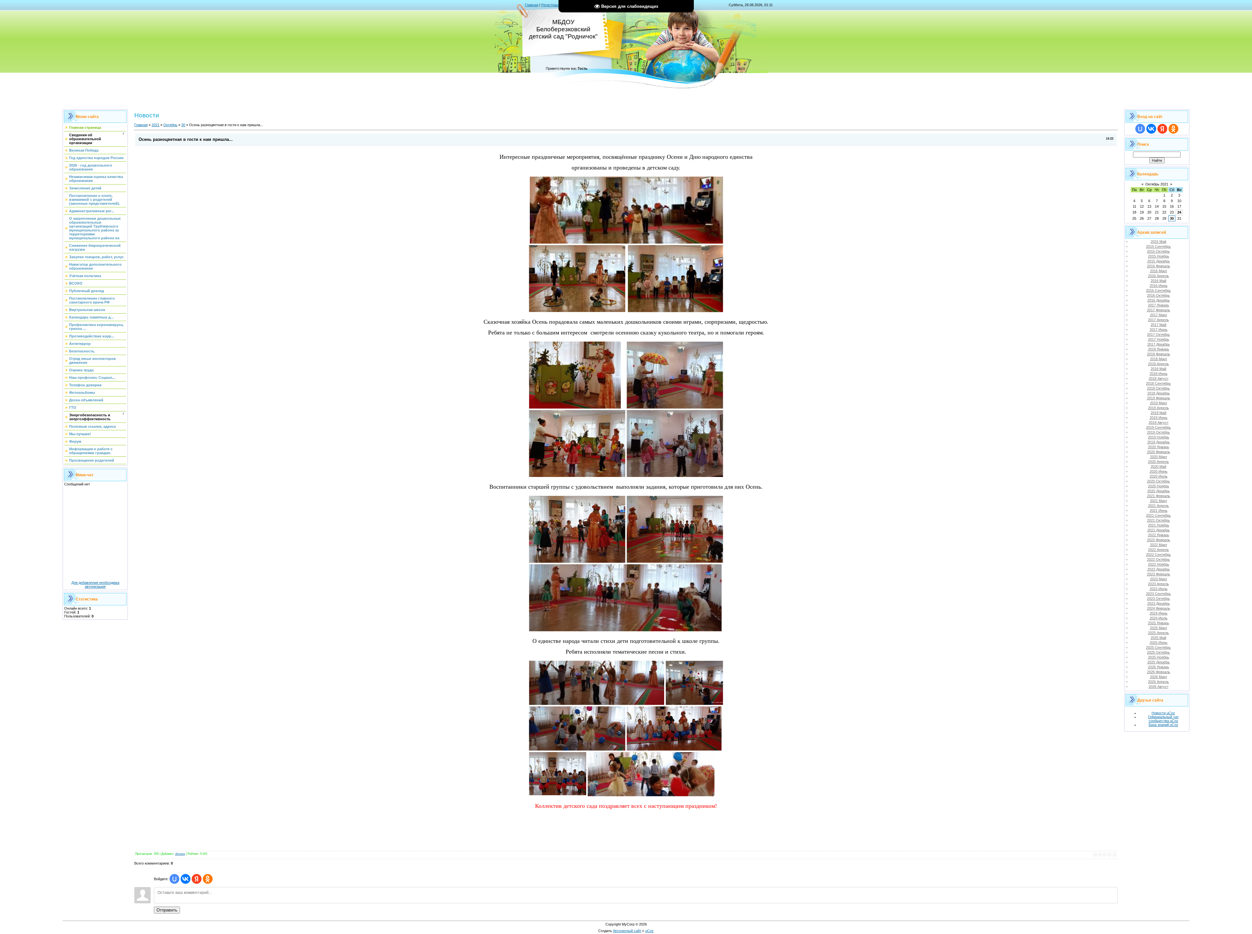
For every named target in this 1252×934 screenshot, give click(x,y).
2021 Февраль (1158, 496)
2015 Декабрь (1158, 261)
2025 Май (1158, 638)
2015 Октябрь (1158, 251)
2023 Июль (1159, 589)
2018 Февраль (1158, 354)
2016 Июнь (1159, 286)
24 (1179, 212)
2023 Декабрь (1158, 603)
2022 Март (1158, 545)
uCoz (649, 931)
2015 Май (1158, 242)
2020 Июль (1159, 476)
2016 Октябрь (1158, 295)
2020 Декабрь (1158, 491)
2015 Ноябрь (1158, 256)
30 (183, 125)
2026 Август (1159, 687)
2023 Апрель (1158, 584)
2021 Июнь (1159, 510)
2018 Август (1159, 378)
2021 (155, 125)
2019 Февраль (1158, 398)
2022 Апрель (1158, 550)
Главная (531, 5)
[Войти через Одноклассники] (208, 879)
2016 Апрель (1158, 276)
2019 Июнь (1159, 418)
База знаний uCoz (1163, 725)
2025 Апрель (1158, 633)
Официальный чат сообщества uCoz (1163, 719)
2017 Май (1158, 325)
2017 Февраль (1158, 310)
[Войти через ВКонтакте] (185, 879)
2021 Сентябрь (1158, 515)
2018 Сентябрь (1158, 383)
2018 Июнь (1159, 374)
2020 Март (1158, 457)
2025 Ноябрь (1158, 657)
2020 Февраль (1158, 452)
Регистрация (551, 5)
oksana (180, 853)
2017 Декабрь (1158, 344)
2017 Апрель (1158, 320)
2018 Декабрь (1158, 393)
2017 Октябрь (1158, 334)
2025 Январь (1158, 623)
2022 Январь (1158, 535)
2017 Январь (1158, 305)
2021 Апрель (1158, 506)
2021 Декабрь (1158, 530)
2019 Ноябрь (1158, 437)
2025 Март (1158, 628)
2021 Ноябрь (1158, 525)
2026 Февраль (1158, 672)
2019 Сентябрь (1158, 427)
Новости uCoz (1163, 713)
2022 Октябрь (1158, 559)
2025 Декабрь (1158, 662)
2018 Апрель (1158, 364)
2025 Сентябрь (1158, 647)
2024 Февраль (1158, 608)
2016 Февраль (1158, 266)
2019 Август (1159, 422)
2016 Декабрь (1158, 300)
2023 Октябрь (1158, 598)
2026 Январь (1158, 667)
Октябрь (170, 125)
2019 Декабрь (1158, 442)
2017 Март (1158, 315)
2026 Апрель (1158, 682)
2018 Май (1158, 369)
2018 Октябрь (1158, 388)
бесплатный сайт (627, 931)
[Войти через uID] (174, 879)
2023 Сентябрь (1158, 594)
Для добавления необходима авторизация (95, 584)
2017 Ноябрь (1158, 339)
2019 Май (1158, 413)
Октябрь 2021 (1156, 184)
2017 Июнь (1159, 330)
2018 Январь (1158, 349)
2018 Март (1158, 359)
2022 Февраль (1158, 540)
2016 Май (1158, 281)
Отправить (166, 910)
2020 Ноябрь (1158, 486)
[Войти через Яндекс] (196, 879)
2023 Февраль (1158, 574)
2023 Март (1158, 579)
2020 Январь (1158, 447)
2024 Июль (1159, 618)
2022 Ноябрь (1158, 564)
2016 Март (1158, 271)
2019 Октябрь (1158, 432)
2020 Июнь (1159, 471)
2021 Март (1158, 501)
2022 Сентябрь (1158, 554)
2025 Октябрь (1158, 652)
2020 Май (1158, 466)
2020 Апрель (1158, 462)
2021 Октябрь (1158, 520)
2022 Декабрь (1158, 569)
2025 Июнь (1159, 643)
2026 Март (1158, 677)
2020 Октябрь (1158, 481)
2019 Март (1158, 403)
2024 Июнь (1159, 613)
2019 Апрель (1158, 408)
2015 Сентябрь (1158, 246)
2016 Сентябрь (1158, 290)
